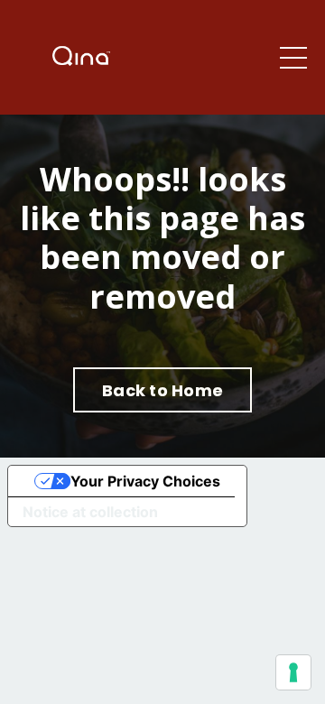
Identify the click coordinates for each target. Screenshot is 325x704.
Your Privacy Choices (145, 481)
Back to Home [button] (162, 390)
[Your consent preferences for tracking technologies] (293, 672)
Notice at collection (90, 512)
